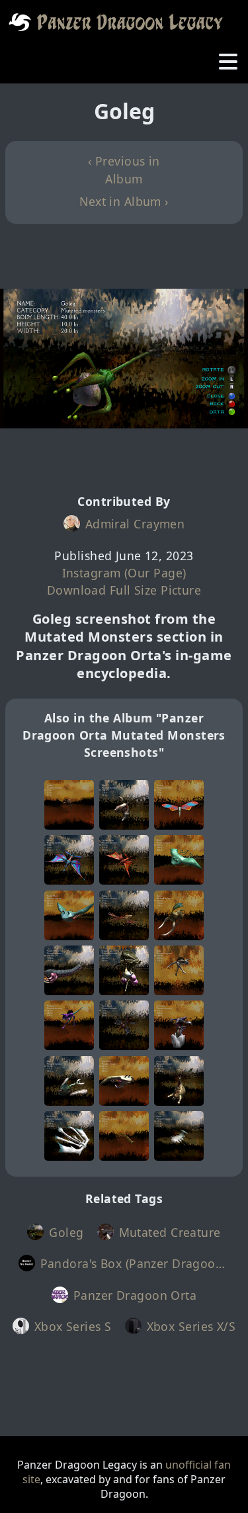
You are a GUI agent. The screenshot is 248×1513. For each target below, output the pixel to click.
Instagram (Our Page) (124, 573)
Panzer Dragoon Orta (134, 1295)
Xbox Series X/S (191, 1326)
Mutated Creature (170, 1232)
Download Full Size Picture (124, 590)
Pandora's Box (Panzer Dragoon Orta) (135, 1263)
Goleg (66, 1232)
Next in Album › (124, 201)
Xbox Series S (73, 1326)
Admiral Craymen (135, 524)
